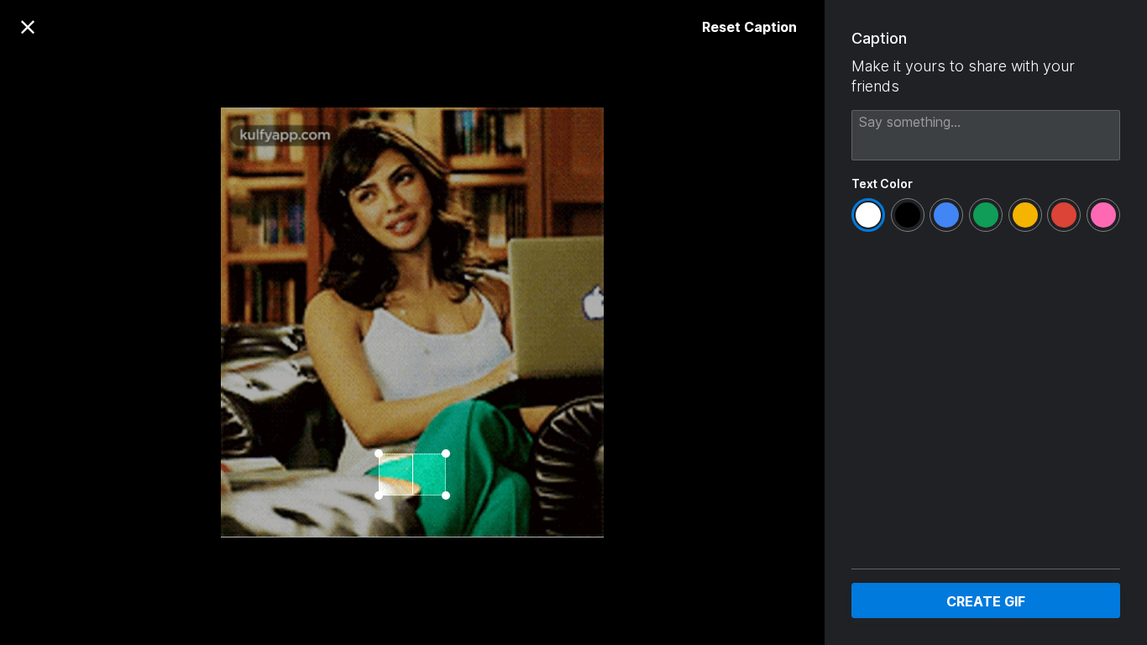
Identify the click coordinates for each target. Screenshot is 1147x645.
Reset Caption (749, 26)
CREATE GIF (985, 601)
